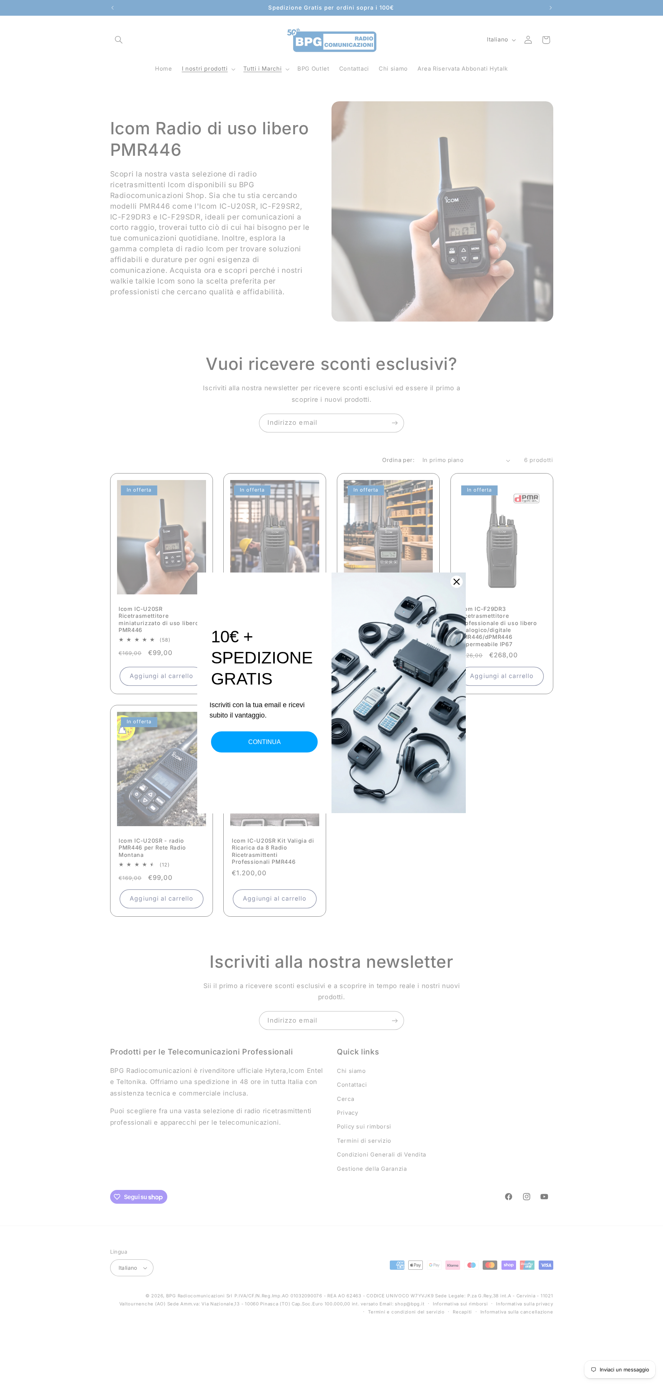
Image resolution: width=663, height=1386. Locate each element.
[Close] (456, 582)
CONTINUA (264, 742)
